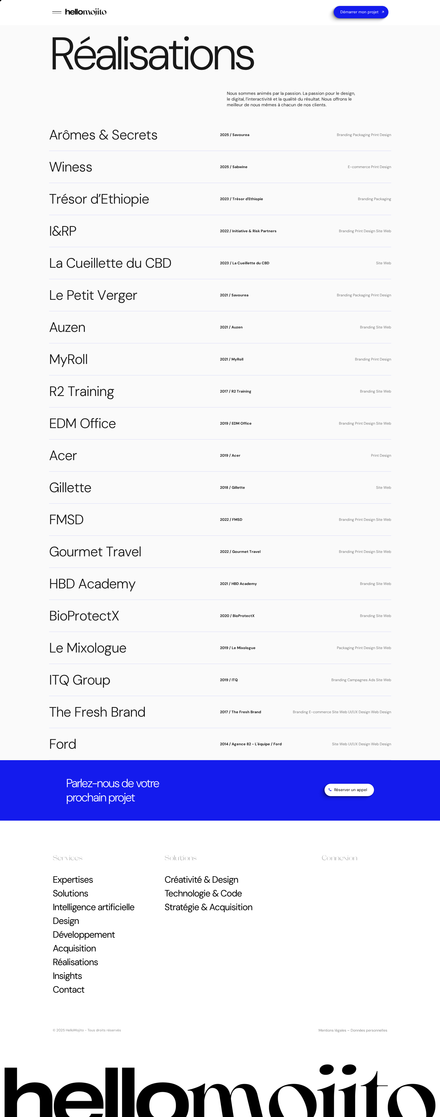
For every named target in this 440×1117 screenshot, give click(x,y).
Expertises (73, 879)
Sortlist (328, 892)
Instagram (330, 876)
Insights (67, 976)
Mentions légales (332, 1030)
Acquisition (74, 948)
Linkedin (329, 900)
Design (66, 921)
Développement (84, 934)
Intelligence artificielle (93, 907)
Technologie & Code (203, 893)
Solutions (70, 893)
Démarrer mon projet (359, 11)
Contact (68, 989)
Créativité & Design (201, 879)
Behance (329, 884)
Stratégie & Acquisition (208, 907)
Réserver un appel (350, 789)
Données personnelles (369, 1030)
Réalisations (75, 962)
